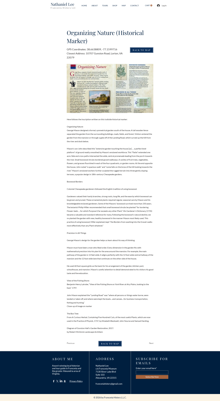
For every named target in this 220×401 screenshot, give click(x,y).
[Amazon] (64, 381)
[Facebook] (53, 381)
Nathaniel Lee (62, 4)
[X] (57, 381)
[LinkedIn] (61, 381)
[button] (148, 5)
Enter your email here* (146, 368)
